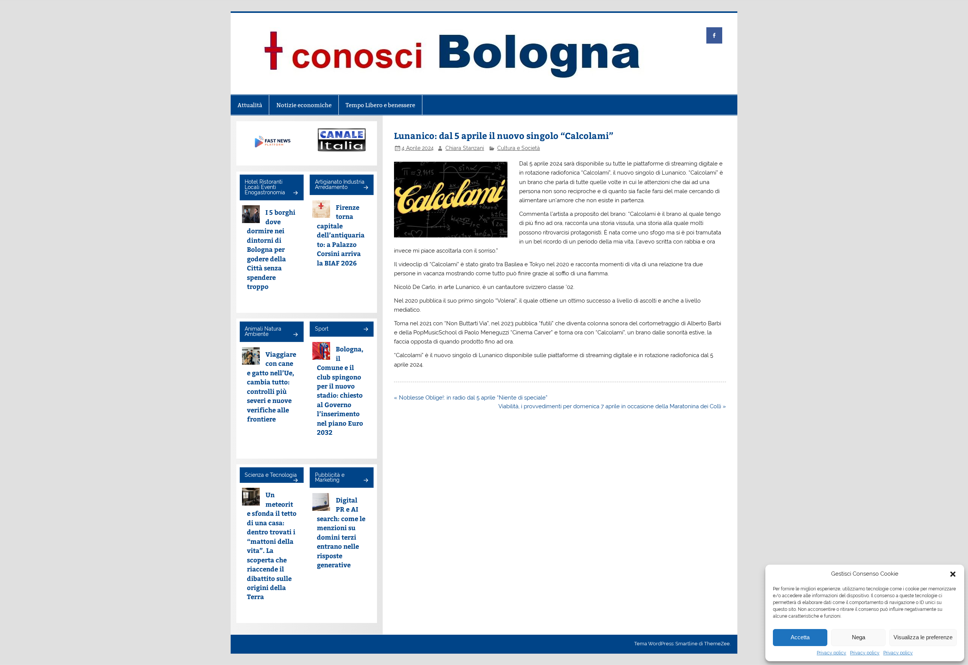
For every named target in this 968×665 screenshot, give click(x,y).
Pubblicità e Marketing (329, 477)
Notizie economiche (304, 105)
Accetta (800, 637)
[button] (953, 574)
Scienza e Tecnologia (271, 475)
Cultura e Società (518, 148)
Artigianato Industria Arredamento (340, 184)
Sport (322, 329)
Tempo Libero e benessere (380, 105)
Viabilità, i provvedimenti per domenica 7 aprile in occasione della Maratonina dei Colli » (612, 406)
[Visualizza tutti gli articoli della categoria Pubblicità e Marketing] (365, 481)
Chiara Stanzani (464, 148)
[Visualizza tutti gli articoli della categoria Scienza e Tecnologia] (295, 481)
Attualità (249, 105)
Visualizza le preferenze (923, 637)
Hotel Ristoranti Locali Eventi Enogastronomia (265, 187)
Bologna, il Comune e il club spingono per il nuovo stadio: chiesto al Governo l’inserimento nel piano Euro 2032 (340, 390)
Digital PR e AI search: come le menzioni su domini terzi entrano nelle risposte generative (341, 532)
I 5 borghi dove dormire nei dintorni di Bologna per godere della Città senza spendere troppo (271, 249)
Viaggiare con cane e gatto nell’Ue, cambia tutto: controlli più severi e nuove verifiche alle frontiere (271, 386)
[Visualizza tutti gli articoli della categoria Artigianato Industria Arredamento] (365, 188)
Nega (858, 637)
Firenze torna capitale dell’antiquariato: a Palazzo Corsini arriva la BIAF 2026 (341, 235)
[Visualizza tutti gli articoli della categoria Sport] (365, 329)
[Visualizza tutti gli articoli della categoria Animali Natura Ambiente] (295, 335)
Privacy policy (831, 653)
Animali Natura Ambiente (263, 331)
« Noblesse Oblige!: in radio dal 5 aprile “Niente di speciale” (471, 397)
